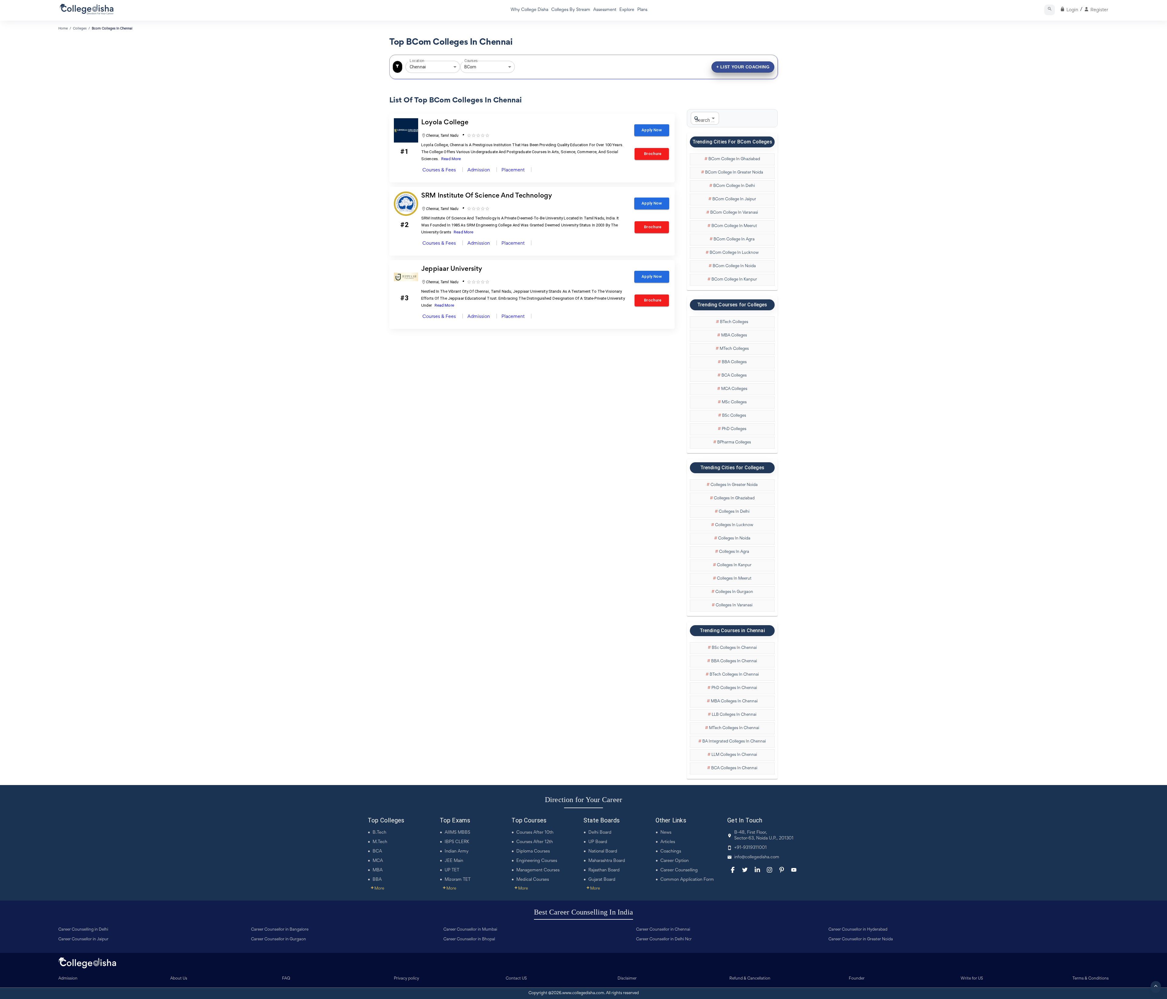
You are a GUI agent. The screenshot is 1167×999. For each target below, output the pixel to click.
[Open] (455, 67)
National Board (602, 851)
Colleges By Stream (570, 10)
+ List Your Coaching (742, 66)
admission (478, 170)
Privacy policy (406, 978)
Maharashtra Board (606, 861)
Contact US (516, 978)
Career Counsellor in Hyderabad (857, 930)
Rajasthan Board (604, 870)
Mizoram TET (457, 880)
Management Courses (537, 870)
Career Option (674, 861)
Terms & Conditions (1090, 978)
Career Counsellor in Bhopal (469, 939)
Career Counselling (679, 870)
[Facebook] (732, 869)
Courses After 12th (534, 842)
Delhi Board (599, 833)
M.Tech (380, 842)
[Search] (1050, 10)
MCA (378, 861)
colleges (80, 28)
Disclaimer (627, 978)
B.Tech (379, 833)
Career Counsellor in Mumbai (470, 930)
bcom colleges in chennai (112, 28)
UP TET (452, 870)
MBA (378, 870)
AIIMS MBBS (457, 833)
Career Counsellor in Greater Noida (860, 939)
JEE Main (454, 861)
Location (417, 61)
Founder (857, 978)
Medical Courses (532, 880)
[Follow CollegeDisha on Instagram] (769, 869)
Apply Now (652, 130)
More (377, 888)
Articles (667, 842)
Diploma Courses (533, 851)
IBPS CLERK (457, 842)
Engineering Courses (536, 861)
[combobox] (424, 67)
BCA (377, 851)
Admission (67, 978)
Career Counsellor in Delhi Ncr (664, 939)
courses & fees (439, 170)
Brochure (652, 153)
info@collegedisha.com (756, 857)
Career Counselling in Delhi (83, 930)
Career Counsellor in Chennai (663, 930)
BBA (377, 880)
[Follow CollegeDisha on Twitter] (744, 869)
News (665, 833)
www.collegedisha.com (583, 993)
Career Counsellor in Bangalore (279, 930)
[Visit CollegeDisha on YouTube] (793, 869)
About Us (178, 978)
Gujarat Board (601, 880)
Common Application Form (687, 880)
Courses (471, 61)
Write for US (972, 978)
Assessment (604, 10)
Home (63, 28)
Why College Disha (529, 10)
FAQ (286, 978)
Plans (642, 10)
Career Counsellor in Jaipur (83, 939)
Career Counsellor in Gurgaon (278, 939)
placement (513, 170)
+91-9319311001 (750, 848)
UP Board (597, 842)
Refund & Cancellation (749, 978)
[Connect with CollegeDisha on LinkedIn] (757, 869)
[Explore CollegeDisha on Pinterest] (781, 869)
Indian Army (457, 851)
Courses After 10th (534, 833)
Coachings (670, 851)
